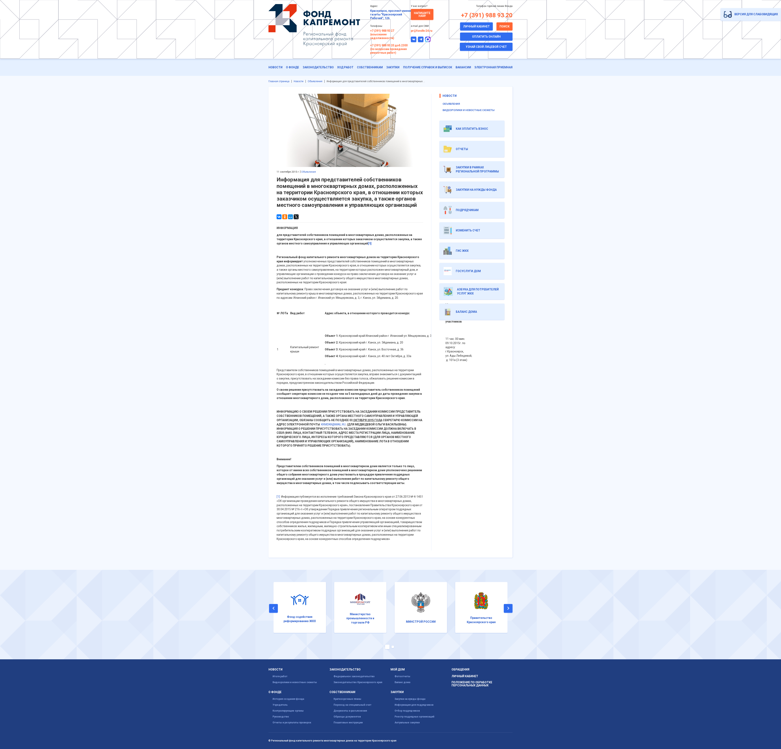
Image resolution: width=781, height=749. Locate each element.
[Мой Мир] (290, 216)
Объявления (315, 81)
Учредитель (280, 704)
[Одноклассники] (284, 216)
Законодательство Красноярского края (358, 682)
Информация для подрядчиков (414, 704)
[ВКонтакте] (279, 216)
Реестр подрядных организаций (414, 716)
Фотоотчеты (402, 676)
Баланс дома (402, 682)
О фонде (292, 67)
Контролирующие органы (288, 710)
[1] (278, 496)
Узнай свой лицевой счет (486, 46)
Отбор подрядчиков (407, 710)
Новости (275, 67)
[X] (296, 216)
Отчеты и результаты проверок (292, 722)
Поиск (504, 26)
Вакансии (463, 67)
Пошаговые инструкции (348, 722)
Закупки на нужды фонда (410, 699)
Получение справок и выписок (427, 67)
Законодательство (318, 67)
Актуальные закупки (407, 722)
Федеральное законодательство (354, 676)
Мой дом (397, 669)
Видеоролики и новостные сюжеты (469, 110)
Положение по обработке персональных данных (472, 684)
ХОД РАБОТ (345, 67)
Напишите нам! (422, 14)
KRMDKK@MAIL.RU (333, 424)
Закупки (392, 67)
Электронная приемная (493, 67)
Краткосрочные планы (347, 699)
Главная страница (278, 81)
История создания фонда (288, 699)
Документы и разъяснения (350, 710)
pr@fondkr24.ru (421, 30)
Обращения (460, 669)
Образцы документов (347, 716)
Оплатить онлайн (486, 36)
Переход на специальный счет (352, 704)
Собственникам (370, 67)
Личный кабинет (476, 26)
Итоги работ (280, 676)
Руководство (281, 716)
